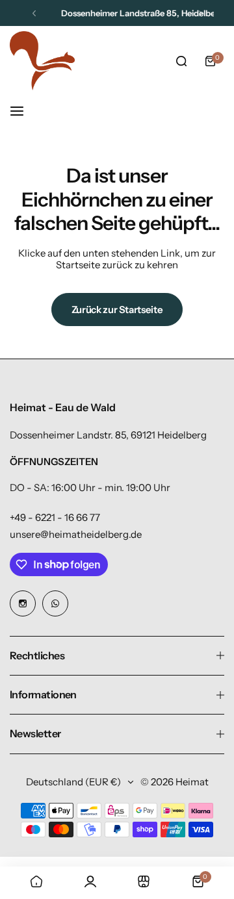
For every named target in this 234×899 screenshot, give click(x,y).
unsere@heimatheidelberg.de (76, 534)
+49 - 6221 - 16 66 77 (55, 517)
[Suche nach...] (181, 61)
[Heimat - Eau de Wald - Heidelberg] (42, 60)
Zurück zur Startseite (117, 309)
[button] (34, 13)
